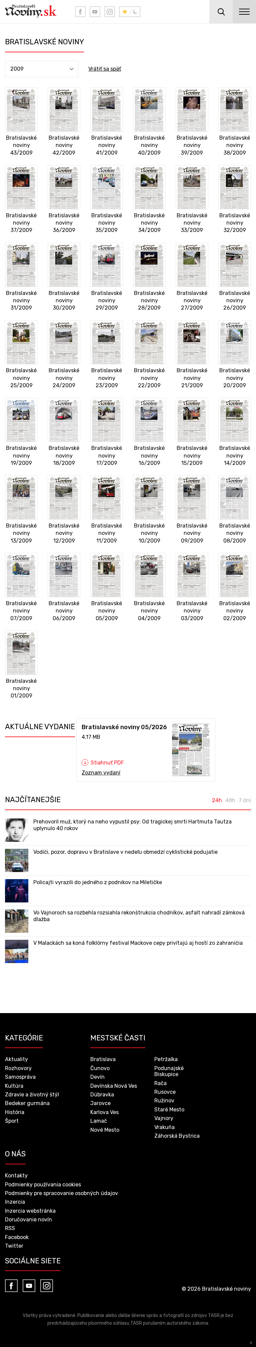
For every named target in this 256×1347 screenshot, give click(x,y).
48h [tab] (230, 800)
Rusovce (165, 1092)
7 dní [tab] (245, 800)
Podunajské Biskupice (169, 1071)
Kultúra (14, 1086)
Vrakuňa (164, 1127)
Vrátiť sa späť (104, 69)
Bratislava (103, 1059)
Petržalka (166, 1059)
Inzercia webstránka (30, 1211)
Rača (160, 1083)
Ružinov (164, 1100)
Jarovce (100, 1103)
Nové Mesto (104, 1130)
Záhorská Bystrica (177, 1136)
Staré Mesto (169, 1109)
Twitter (14, 1246)
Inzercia (15, 1202)
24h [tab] (217, 800)
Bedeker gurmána (27, 1103)
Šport (12, 1121)
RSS (10, 1228)
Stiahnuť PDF (107, 763)
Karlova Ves (104, 1112)
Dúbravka (102, 1094)
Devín (97, 1077)
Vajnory (163, 1118)
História (14, 1112)
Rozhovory (18, 1068)
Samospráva (20, 1077)
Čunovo (100, 1068)
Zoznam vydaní (101, 773)
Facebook (17, 1237)
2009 (17, 69)
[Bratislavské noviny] (35, 11)
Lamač (98, 1121)
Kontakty (16, 1175)
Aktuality (16, 1059)
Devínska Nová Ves (113, 1086)
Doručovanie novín (28, 1219)
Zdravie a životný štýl (32, 1094)
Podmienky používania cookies (43, 1184)
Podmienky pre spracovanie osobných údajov (61, 1193)
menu (244, 11)
